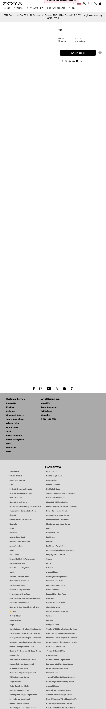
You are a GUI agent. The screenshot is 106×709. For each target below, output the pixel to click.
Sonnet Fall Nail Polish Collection (60, 493)
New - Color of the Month (56, 511)
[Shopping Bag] (100, 4)
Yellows (49, 568)
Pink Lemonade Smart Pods (57, 519)
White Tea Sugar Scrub (19, 677)
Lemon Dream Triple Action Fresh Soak (61, 642)
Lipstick (13, 515)
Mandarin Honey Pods (55, 585)
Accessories (51, 480)
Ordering (10, 411)
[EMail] (77, 60)
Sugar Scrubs (15, 681)
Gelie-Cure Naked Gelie (19, 686)
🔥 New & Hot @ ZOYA (55, 651)
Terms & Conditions (15, 419)
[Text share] (81, 60)
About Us (45, 403)
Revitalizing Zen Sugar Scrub (58, 690)
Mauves (49, 620)
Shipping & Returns (15, 415)
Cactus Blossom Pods (55, 603)
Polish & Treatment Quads (21, 489)
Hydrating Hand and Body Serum (60, 681)
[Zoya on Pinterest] (72, 388)
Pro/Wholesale (56, 8)
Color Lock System (17, 480)
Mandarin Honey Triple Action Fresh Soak (61, 638)
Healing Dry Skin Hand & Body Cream (25, 651)
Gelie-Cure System (15, 440)
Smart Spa (11, 448)
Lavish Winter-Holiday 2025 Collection (25, 506)
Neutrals (13, 524)
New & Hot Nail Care (18, 502)
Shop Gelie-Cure (53, 607)
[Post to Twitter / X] (62, 60)
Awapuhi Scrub (52, 686)
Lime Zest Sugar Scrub (19, 668)
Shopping (45, 415)
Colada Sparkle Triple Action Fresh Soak (25, 629)
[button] (13, 3)
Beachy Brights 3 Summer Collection (61, 506)
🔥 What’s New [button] (35, 8)
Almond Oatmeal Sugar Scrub (59, 695)
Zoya (8, 432)
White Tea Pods (52, 590)
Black (48, 563)
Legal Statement (48, 407)
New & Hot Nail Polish (55, 498)
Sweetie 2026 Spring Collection (23, 511)
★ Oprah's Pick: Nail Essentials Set (60, 677)
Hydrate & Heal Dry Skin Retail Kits (24, 607)
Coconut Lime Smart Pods (21, 519)
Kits (11, 484)
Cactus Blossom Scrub (19, 690)
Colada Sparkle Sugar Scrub (58, 660)
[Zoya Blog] (64, 388)
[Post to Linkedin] (73, 60)
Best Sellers (14, 555)
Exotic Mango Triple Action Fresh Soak (25, 633)
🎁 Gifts (13, 611)
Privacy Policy (12, 423)
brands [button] (18, 8)
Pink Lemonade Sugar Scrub (58, 524)
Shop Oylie (14, 655)
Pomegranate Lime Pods (20, 594)
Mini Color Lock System (20, 568)
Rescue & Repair (53, 484)
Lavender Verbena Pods (20, 603)
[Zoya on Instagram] (40, 388)
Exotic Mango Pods (18, 585)
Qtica (8, 444)
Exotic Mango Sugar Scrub (57, 668)
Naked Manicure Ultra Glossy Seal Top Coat (61, 699)
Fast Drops (50, 537)
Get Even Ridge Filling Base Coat (60, 550)
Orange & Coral (52, 624)
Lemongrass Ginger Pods (56, 576)
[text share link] (81, 60)
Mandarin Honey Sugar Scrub (22, 664)
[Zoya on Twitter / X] (57, 388)
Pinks (12, 528)
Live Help (10, 407)
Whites (49, 616)
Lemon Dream (52, 673)
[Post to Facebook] (59, 60)
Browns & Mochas (17, 563)
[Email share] (77, 60)
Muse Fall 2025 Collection (57, 502)
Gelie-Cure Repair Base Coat (22, 646)
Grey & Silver (15, 616)
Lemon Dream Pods (54, 581)
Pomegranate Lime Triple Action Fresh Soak (25, 638)
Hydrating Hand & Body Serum (59, 703)
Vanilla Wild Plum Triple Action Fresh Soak (61, 629)
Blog (72, 8)
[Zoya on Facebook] (34, 388)
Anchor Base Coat (17, 537)
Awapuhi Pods (52, 572)
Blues (12, 550)
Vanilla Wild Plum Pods (20, 581)
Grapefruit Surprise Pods (20, 590)
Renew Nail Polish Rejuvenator (22, 559)
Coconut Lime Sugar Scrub (57, 515)
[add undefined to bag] (100, 53)
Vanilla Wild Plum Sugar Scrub (23, 660)
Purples (49, 541)
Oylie (8, 452)
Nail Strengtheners (54, 476)
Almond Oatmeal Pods (19, 576)
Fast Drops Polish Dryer (56, 546)
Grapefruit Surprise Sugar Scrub (23, 673)
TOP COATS (14, 471)
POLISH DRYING (16, 476)
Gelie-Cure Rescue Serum (57, 611)
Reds (48, 528)
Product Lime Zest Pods (56, 594)
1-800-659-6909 (48, 419)
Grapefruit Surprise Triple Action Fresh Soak (25, 642)
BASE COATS (51, 471)
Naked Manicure (14, 436)
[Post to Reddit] (69, 60)
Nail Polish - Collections (20, 541)
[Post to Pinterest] (66, 60)
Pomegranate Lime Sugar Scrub (59, 664)
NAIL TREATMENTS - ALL (56, 646)
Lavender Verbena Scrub (20, 699)
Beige (12, 624)
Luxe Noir (50, 598)
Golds (12, 572)
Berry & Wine (15, 620)
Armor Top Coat (16, 546)
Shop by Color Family (55, 555)
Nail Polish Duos (53, 489)
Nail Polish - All (52, 533)
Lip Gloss (13, 533)
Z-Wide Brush (52, 655)
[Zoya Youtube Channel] (49, 388)
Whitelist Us (46, 411)
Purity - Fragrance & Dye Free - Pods (25, 598)
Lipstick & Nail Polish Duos (21, 493)
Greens (49, 559)
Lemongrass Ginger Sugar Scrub (23, 695)
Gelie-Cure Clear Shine (19, 703)
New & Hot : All (16, 498)
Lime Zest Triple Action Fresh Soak (60, 633)
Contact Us (11, 403)
